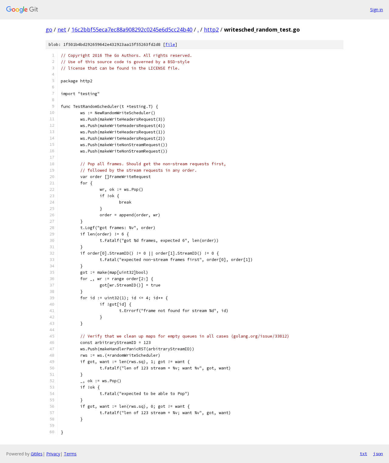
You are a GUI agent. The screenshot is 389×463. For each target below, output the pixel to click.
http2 (211, 29)
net (61, 29)
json (378, 453)
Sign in (376, 9)
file (170, 44)
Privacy (53, 454)
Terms (70, 454)
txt (363, 453)
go (49, 29)
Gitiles (37, 454)
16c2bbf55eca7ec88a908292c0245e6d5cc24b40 (131, 29)
